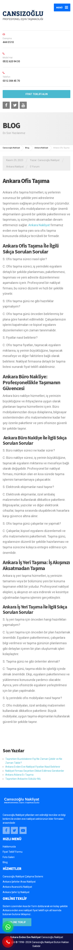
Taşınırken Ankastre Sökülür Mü (23, 778)
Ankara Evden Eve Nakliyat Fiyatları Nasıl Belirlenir (32, 766)
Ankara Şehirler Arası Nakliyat (19, 881)
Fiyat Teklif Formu (13, 851)
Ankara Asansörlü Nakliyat (17, 886)
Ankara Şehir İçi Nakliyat (16, 892)
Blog (5, 862)
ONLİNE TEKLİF (17, 922)
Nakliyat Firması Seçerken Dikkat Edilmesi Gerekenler (34, 770)
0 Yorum (35, 166)
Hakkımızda (9, 846)
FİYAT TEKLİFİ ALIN (37, 94)
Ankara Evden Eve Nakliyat (25, 937)
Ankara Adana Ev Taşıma (19, 774)
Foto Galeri (9, 857)
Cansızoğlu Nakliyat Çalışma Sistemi (23, 876)
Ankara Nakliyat (15, 166)
